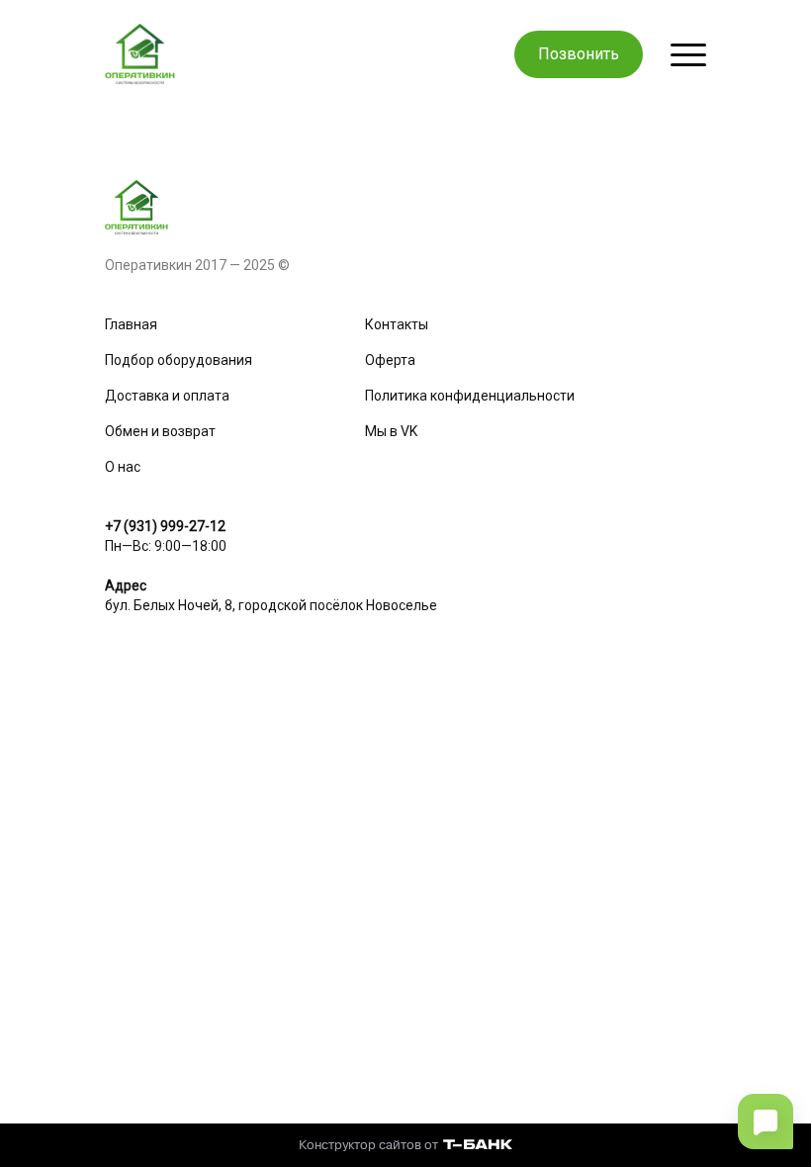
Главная (131, 324)
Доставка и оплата (167, 396)
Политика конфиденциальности (470, 396)
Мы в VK (391, 431)
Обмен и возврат (160, 431)
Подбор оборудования (178, 360)
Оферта (390, 360)
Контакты (396, 324)
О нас (122, 467)
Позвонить (578, 54)
